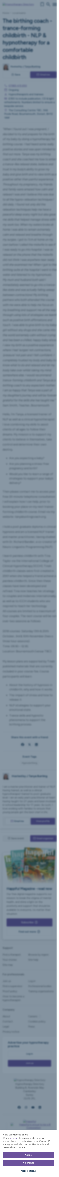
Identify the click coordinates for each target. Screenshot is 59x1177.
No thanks (28, 1162)
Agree (28, 1155)
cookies (14, 1138)
